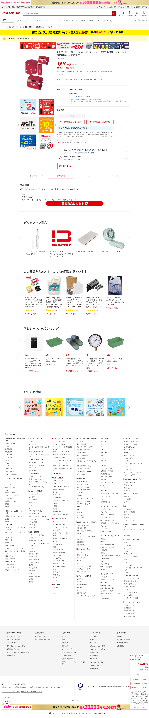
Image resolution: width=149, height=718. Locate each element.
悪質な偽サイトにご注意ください (31, 692)
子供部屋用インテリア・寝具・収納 (134, 569)
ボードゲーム (104, 490)
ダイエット (80, 582)
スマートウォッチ (129, 520)
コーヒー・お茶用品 (83, 468)
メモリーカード (34, 473)
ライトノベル (57, 572)
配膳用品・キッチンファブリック (86, 462)
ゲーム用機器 (33, 522)
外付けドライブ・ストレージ (38, 516)
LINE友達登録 (94, 659)
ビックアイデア (33, 20)
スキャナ (32, 508)
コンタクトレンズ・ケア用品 (86, 536)
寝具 (125, 543)
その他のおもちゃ (106, 502)
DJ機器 (55, 503)
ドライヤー (45, 20)
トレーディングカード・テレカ (110, 493)
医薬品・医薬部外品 (83, 525)
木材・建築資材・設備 (107, 588)
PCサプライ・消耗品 (35, 511)
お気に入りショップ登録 (97, 649)
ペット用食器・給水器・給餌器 (110, 555)
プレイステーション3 (83, 501)
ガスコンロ (8, 537)
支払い (92, 639)
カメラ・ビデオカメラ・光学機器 (39, 448)
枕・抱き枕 (127, 548)
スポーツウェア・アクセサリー (134, 472)
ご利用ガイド (100, 7)
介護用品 (79, 539)
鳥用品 (102, 553)
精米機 (7, 522)
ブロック (103, 499)
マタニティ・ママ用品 (107, 515)
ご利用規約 (120, 646)
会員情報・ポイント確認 (70, 652)
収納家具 (127, 573)
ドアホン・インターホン (108, 580)
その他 (49, 27)
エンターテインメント (60, 527)
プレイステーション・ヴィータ (86, 498)
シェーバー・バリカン (36, 540)
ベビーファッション (106, 512)
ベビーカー (103, 526)
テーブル (127, 559)
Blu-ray (55, 588)
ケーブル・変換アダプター (61, 454)
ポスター (56, 580)
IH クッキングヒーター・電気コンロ (15, 552)
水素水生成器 (9, 564)
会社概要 (137, 7)
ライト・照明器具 (11, 474)
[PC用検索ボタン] (114, 13)
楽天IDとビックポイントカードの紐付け (74, 663)
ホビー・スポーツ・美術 (60, 533)
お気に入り (65, 639)
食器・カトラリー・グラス (85, 447)
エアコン (74, 20)
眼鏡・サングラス (129, 475)
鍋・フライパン (81, 441)
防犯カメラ (103, 582)
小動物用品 (103, 550)
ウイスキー (103, 441)
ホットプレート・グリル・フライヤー (15, 533)
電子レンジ (107, 20)
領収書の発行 (94, 652)
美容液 (79, 560)
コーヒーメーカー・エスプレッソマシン (15, 528)
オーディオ (32, 444)
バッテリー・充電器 (59, 457)
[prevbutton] (20, 238)
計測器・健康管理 (82, 584)
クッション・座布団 (130, 557)
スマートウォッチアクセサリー (63, 466)
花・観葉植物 (104, 598)
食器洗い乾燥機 (10, 559)
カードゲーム (104, 488)
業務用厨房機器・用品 (84, 466)
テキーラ (103, 461)
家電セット (21, 20)
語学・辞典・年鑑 (58, 561)
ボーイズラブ (57, 558)
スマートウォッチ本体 (60, 463)
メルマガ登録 (94, 656)
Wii (78, 509)
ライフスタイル (58, 544)
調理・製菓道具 (81, 444)
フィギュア (103, 479)
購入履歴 (65, 646)
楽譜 (54, 536)
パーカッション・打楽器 (60, 500)
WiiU (78, 507)
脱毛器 (31, 548)
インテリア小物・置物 (131, 598)
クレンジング (81, 558)
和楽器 (55, 509)
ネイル (79, 563)
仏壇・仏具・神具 (129, 616)
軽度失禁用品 (81, 545)
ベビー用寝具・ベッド (107, 520)
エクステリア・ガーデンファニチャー (110, 595)
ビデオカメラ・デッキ (36, 462)
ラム (101, 450)
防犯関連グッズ (129, 608)
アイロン (8, 463)
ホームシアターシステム (37, 465)
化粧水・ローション (83, 555)
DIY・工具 (28, 27)
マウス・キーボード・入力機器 (39, 519)
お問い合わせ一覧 (74, 713)
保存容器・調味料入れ (84, 450)
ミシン (7, 466)
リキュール (103, 452)
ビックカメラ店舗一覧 (125, 7)
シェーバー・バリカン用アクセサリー (39, 544)
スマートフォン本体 (59, 441)
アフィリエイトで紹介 (96, 662)
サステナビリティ (87, 713)
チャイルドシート (106, 529)
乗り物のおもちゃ (106, 474)
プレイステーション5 (83, 484)
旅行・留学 (56, 530)
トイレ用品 (127, 499)
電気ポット (8, 540)
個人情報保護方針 (122, 643)
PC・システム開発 (59, 566)
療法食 (102, 569)
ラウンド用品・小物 (130, 458)
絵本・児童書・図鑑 (59, 524)
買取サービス (11, 656)
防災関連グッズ (105, 585)
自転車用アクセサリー (131, 447)
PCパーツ (32, 525)
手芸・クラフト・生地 (131, 493)
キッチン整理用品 (82, 455)
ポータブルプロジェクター (37, 487)
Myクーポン (66, 649)
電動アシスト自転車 (130, 444)
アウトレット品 (129, 605)
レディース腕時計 (129, 512)
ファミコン (80, 515)
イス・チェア (128, 565)
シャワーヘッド (34, 559)
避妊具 (79, 533)
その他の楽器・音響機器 (60, 514)
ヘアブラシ (32, 538)
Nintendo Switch (82, 481)
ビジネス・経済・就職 (60, 538)
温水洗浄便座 (33, 568)
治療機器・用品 (81, 528)
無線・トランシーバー (36, 479)
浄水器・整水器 (10, 561)
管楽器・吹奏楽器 (58, 489)
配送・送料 (93, 636)
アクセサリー (57, 497)
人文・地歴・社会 (58, 550)
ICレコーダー (33, 468)
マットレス (127, 545)
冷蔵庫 (83, 20)
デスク (126, 562)
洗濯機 (91, 20)
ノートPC (32, 497)
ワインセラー (9, 545)
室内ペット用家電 (106, 567)
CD (54, 590)
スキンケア (80, 552)
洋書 (54, 569)
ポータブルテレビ (34, 471)
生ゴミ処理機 (9, 567)
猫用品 (102, 539)
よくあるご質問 (111, 7)
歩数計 (31, 573)
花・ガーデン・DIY (15, 27)
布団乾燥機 (8, 454)
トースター (8, 524)
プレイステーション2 (83, 504)
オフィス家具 (128, 595)
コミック (56, 522)
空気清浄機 (64, 20)
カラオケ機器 (57, 511)
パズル (102, 485)
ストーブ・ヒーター (11, 484)
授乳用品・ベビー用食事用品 (109, 523)
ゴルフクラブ (128, 450)
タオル (126, 502)
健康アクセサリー (82, 593)
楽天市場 (144, 7)
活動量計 (32, 570)
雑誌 (54, 547)
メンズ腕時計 (128, 509)
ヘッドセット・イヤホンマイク (63, 460)
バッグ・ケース (129, 455)
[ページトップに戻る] (145, 430)
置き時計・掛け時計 (130, 581)
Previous (17, 46)
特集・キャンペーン (41, 636)
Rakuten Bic (11, 13)
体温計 (31, 582)
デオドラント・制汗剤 (84, 566)
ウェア (126, 461)
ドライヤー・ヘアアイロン (37, 535)
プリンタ (32, 505)
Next (131, 46)
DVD (54, 593)
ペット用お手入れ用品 (107, 544)
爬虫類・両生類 (105, 558)
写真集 (55, 577)
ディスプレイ (33, 502)
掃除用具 (127, 488)
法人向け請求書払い (68, 659)
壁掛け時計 (127, 515)
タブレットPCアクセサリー (61, 452)
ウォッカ (103, 455)
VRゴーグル (57, 473)
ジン (101, 447)
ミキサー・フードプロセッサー (15, 548)
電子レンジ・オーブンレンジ (14, 516)
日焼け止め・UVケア (83, 569)
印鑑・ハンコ (128, 485)
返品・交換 (93, 643)
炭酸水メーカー (10, 556)
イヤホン (55, 20)
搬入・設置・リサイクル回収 (16, 646)
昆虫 (101, 561)
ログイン (135, 20)
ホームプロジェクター (36, 459)
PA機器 (55, 483)
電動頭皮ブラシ (34, 557)
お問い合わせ (94, 668)
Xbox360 (79, 495)
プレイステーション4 (83, 487)
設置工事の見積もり (13, 649)
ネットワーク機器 (34, 514)
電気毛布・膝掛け (11, 493)
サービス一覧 (63, 713)
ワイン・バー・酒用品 (84, 471)
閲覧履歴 (65, 643)
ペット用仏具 (104, 564)
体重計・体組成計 (34, 576)
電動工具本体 (39, 27)
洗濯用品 (127, 490)
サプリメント (81, 579)
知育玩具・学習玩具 (106, 471)
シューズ (127, 452)
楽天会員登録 (143, 20)
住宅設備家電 (9, 471)
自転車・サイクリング (131, 441)
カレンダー (56, 541)
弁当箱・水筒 (81, 458)
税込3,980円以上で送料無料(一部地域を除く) (30, 7)
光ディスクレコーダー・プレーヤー (39, 456)
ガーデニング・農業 (106, 591)
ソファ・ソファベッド (131, 554)
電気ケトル (8, 543)
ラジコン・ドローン (106, 482)
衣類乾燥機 (8, 452)
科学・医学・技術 (58, 564)
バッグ (126, 532)
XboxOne (80, 493)
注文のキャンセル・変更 (97, 646)
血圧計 (31, 579)
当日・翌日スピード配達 (14, 636)
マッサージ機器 (34, 562)
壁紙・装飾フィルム (130, 584)
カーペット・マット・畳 (132, 578)
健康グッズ (80, 590)
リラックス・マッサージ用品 (86, 596)
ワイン (102, 444)
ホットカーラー (34, 551)
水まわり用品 (81, 474)
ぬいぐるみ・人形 (106, 468)
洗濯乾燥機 (8, 449)
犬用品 (102, 541)
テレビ (98, 20)
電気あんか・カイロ (11, 495)
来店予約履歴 (66, 656)
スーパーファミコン (83, 518)
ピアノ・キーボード (59, 481)
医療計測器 (80, 542)
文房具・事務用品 (129, 482)
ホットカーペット (11, 487)
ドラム (55, 492)
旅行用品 (127, 535)
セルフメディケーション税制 (11, 692)
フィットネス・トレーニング (133, 464)
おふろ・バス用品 (106, 517)
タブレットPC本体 (59, 444)
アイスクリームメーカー (13, 570)
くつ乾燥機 (8, 457)
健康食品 (79, 587)
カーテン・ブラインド (131, 575)
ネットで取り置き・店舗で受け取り (18, 652)
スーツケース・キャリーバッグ (134, 530)
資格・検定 (56, 575)
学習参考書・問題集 (59, 552)
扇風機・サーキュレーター (13, 501)
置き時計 (127, 517)
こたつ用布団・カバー (131, 592)
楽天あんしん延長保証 (13, 639)
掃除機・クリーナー (11, 460)
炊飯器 (7, 519)
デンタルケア (33, 554)
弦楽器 (55, 506)
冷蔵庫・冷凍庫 (10, 443)
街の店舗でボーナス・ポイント (45, 639)
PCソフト (32, 528)
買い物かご (65, 636)
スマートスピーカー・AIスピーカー (39, 483)
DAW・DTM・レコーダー (61, 486)
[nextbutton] (129, 238)
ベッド (126, 551)
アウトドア (127, 469)
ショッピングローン (13, 643)
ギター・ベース (58, 495)
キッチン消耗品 (81, 452)
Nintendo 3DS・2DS (83, 490)
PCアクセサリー (34, 500)
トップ (4, 27)
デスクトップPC (34, 494)
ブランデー (103, 458)
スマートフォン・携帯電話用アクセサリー (63, 448)
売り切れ (71, 116)
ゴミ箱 (126, 589)
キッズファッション (106, 509)
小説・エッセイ (58, 555)
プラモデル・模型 (106, 477)
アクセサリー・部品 (35, 476)
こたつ (7, 490)
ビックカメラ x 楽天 (8, 7)
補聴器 (31, 565)
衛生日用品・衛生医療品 (84, 531)
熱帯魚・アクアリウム (107, 547)
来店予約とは (105, 136)
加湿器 (7, 504)
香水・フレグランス (83, 572)
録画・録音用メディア (36, 452)
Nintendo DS (81, 512)
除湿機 (7, 507)
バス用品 (127, 496)
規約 (112, 136)
